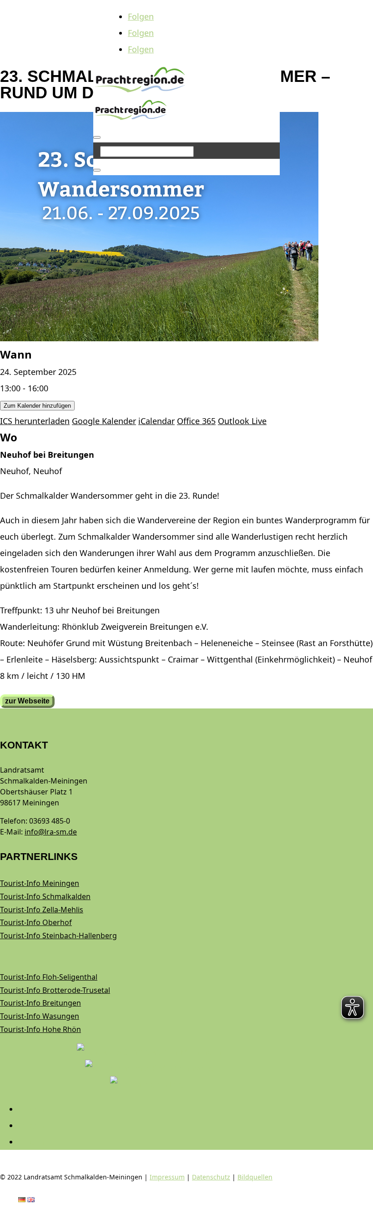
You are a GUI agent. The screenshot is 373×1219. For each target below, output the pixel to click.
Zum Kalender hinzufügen (37, 405)
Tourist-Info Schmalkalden (45, 896)
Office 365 (196, 420)
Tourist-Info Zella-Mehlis (41, 910)
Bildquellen (254, 1177)
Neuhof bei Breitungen (47, 454)
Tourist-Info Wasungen (39, 1016)
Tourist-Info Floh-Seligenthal (48, 977)
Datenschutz (211, 1177)
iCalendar (156, 420)
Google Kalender (104, 420)
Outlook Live (242, 420)
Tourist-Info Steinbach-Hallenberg (58, 936)
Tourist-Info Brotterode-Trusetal (55, 990)
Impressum (167, 1177)
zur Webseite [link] (27, 701)
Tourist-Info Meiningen (39, 883)
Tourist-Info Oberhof (36, 922)
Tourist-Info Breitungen (40, 1003)
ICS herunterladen (35, 420)
